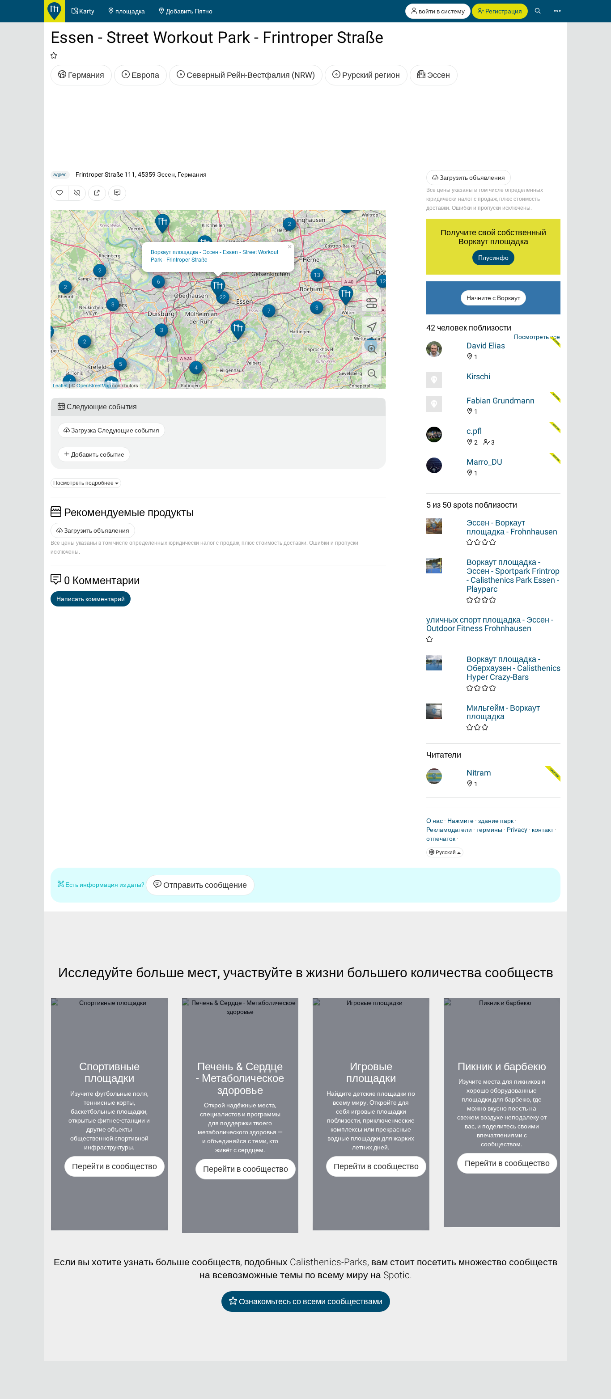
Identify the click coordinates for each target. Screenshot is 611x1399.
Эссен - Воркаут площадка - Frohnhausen (512, 527)
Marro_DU (484, 461)
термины (489, 829)
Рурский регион (370, 75)
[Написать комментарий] (117, 193)
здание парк (495, 820)
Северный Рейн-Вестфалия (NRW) (250, 75)
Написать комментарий (90, 598)
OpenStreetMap (93, 385)
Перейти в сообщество (114, 1166)
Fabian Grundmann (501, 400)
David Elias (486, 345)
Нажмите (460, 820)
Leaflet (60, 385)
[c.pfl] (444, 434)
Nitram (479, 772)
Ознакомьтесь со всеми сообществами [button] (309, 1301)
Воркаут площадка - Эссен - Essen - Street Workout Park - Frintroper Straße (214, 255)
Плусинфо (493, 257)
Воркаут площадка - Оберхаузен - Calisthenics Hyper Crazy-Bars (513, 668)
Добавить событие (97, 454)
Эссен (437, 75)
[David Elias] (444, 349)
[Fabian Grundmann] (444, 404)
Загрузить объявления (96, 530)
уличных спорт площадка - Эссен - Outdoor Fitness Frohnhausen (489, 624)
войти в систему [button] (441, 11)
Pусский (445, 852)
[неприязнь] (77, 193)
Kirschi (478, 376)
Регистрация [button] (503, 11)
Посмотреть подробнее (84, 483)
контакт (542, 829)
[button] (372, 350)
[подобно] (59, 193)
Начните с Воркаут (493, 297)
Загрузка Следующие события (114, 430)
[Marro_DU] (444, 465)
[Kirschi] (444, 380)
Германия (85, 75)
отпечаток (440, 838)
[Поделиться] (97, 193)
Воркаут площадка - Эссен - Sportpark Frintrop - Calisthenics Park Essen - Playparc (513, 575)
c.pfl (474, 431)
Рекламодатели (449, 829)
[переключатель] (372, 302)
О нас (434, 820)
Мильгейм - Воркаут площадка (503, 712)
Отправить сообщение (204, 885)
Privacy (517, 829)
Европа (144, 75)
